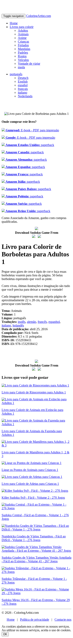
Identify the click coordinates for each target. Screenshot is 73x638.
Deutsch (23, 78)
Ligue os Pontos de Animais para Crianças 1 (30, 470)
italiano (22, 92)
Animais (23, 34)
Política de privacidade (34, 619)
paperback (29, 145)
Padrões (23, 52)
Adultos (23, 30)
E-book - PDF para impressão (32, 130)
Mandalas (24, 49)
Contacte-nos (63, 619)
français (23, 89)
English (23, 81)
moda (21, 67)
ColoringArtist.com (38, 16)
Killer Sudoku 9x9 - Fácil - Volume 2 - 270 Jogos (33, 497)
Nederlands (25, 96)
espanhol (54, 321)
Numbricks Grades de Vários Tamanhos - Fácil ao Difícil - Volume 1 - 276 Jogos (34, 538)
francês (42, 321)
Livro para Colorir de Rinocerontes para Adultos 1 (34, 392)
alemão (31, 321)
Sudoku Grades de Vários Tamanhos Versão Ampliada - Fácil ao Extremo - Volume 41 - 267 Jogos (36, 559)
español (23, 85)
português (16, 74)
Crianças (23, 41)
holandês (18, 325)
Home (14, 23)
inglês (21, 321)
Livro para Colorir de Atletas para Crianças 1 (30, 483)
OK (5, 634)
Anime (22, 38)
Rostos (22, 56)
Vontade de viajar (29, 63)
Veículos (23, 60)
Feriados (23, 45)
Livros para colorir (21, 27)
